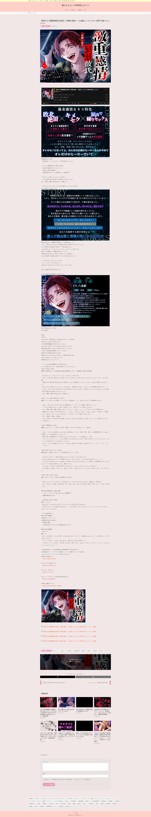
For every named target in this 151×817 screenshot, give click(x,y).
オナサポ (57, 798)
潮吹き (79, 803)
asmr (43, 26)
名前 (44, 773)
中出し (67, 801)
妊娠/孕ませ (32, 803)
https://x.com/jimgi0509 (49, 579)
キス (85, 798)
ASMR (31, 798)
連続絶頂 (95, 650)
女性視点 (118, 801)
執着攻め (83, 650)
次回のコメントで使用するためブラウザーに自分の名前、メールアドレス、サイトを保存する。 (68, 779)
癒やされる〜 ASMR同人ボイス (75, 5)
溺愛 (74, 803)
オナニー (64, 798)
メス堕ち (62, 650)
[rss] (76, 813)
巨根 (39, 803)
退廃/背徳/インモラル (52, 806)
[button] (57, 677)
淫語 (69, 803)
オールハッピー (78, 798)
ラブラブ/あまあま (59, 801)
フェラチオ (32, 801)
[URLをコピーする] (93, 677)
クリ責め (91, 798)
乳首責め (74, 801)
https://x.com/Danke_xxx (49, 565)
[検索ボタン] (85, 10)
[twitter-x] (74, 813)
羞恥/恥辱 (108, 803)
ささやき (44, 798)
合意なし (88, 801)
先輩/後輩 (81, 801)
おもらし (56, 650)
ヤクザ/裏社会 (68, 650)
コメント (45, 762)
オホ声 (70, 798)
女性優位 (111, 801)
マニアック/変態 (41, 801)
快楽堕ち (89, 650)
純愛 (102, 803)
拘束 (57, 803)
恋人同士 (52, 803)
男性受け (92, 803)
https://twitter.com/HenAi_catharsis (52, 586)
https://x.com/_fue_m (48, 572)
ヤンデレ (50, 801)
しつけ (50, 798)
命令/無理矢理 (76, 650)
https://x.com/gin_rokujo (49, 559)
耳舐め (114, 803)
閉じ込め (101, 650)
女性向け (48, 26)
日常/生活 (63, 803)
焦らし (85, 803)
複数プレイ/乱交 (33, 806)
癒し (97, 803)
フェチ (115, 798)
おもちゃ (38, 798)
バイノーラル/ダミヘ (106, 798)
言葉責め (42, 806)
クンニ (97, 798)
